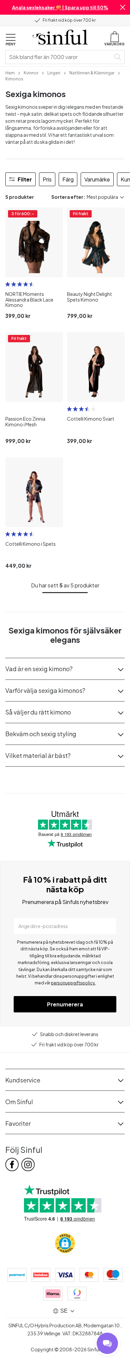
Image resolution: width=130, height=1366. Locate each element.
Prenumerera (65, 1004)
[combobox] (59, 57)
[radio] (7, 284)
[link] (10, 72)
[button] (122, 7)
